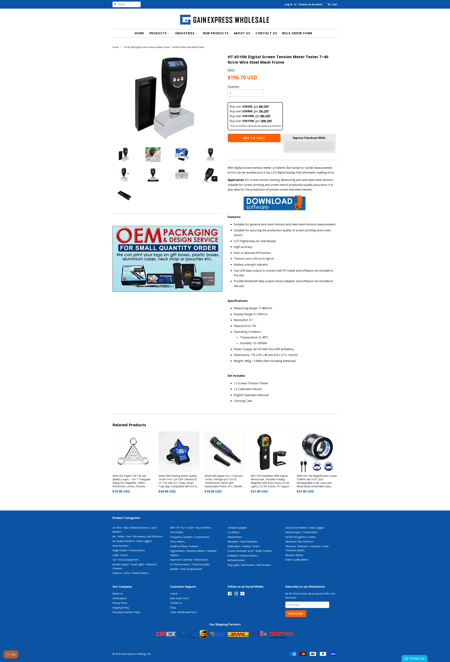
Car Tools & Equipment (125, 559)
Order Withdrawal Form (183, 612)
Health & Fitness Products (184, 546)
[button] (309, 146)
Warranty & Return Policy (126, 612)
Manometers (235, 537)
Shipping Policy (120, 607)
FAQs (173, 607)
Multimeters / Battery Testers (244, 546)
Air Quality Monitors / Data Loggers (132, 541)
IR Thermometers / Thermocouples (190, 564)
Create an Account (310, 4)
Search (174, 593)
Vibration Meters (294, 555)
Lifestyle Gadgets (237, 527)
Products (158, 33)
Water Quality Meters (297, 559)
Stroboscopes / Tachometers (301, 532)
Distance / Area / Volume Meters (130, 573)
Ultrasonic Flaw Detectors (299, 541)
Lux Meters (234, 532)
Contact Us (266, 33)
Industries (185, 33)
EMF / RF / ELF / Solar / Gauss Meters (190, 527)
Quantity (233, 87)
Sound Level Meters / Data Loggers (305, 527)
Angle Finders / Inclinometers (128, 550)
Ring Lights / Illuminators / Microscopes (249, 565)
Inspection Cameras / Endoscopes (189, 559)
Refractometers (236, 560)
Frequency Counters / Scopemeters (190, 537)
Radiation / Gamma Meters (243, 555)
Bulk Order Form (297, 33)
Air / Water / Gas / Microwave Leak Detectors (137, 536)
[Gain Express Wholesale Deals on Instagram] (236, 594)
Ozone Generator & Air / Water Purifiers (250, 550)
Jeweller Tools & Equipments (186, 569)
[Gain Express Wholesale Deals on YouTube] (242, 594)
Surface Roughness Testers (300, 537)
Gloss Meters (177, 541)
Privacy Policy (119, 603)
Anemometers (120, 545)
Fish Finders (176, 532)
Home (139, 33)
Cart (335, 4)
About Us (242, 33)
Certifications (119, 598)
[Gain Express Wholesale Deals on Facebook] (230, 594)
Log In (288, 4)
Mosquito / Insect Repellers (243, 541)
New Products (216, 33)
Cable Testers (120, 555)
